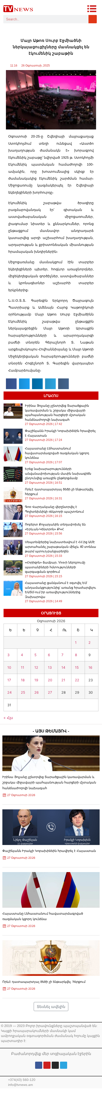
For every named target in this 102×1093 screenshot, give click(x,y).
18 (23, 680)
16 (90, 667)
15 (77, 667)
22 (77, 680)
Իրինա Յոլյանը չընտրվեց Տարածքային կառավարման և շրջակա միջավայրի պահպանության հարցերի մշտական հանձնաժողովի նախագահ (49, 782)
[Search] (92, 19)
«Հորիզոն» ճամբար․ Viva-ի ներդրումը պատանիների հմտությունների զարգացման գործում (55, 567)
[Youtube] (47, 1065)
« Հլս (8, 717)
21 (63, 680)
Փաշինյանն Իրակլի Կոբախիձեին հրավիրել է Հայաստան (49, 851)
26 (36, 692)
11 (22, 667)
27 (50, 692)
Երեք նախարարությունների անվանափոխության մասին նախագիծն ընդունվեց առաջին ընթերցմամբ (58, 473)
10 (9, 667)
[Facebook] (38, 1065)
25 (23, 692)
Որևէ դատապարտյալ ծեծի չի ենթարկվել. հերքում (43, 981)
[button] (11, 383)
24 (9, 692)
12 (36, 667)
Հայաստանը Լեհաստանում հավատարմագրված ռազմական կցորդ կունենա (57, 453)
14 (63, 667)
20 (50, 680)
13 (50, 667)
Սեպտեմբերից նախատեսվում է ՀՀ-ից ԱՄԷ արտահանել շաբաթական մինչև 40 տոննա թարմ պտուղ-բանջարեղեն (60, 546)
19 (36, 680)
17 (9, 680)
